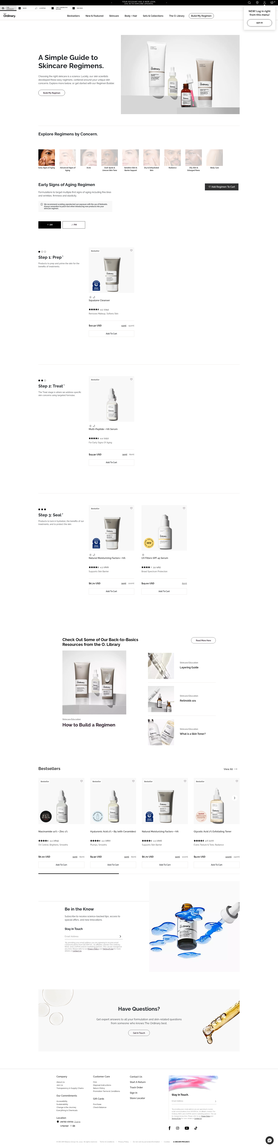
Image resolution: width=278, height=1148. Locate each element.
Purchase (97, 1104)
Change (77, 1122)
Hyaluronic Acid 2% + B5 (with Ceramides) (113, 831)
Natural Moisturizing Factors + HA (107, 558)
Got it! (259, 23)
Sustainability (62, 1104)
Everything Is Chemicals (66, 1110)
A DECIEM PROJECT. (181, 1142)
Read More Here (203, 640)
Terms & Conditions (107, 1142)
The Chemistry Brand (62, 8)
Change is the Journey (66, 1107)
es (71, 1126)
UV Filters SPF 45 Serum (154, 558)
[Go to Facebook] (170, 1128)
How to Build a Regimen (88, 724)
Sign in (133, 1092)
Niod (24, 8)
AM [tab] (51, 225)
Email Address (177, 1101)
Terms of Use (108, 949)
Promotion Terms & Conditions (106, 1091)
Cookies (167, 1142)
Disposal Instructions (102, 1085)
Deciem (80, 8)
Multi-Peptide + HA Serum (103, 429)
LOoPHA (42, 8)
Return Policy (99, 1088)
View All (228, 769)
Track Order (136, 1087)
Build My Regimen (51, 93)
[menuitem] (8, 8)
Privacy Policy (93, 949)
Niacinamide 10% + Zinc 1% (53, 831)
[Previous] (111, 2)
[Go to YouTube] (187, 1128)
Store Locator (137, 1098)
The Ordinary (10, 8)
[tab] (49, 768)
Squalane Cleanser (99, 300)
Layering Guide (189, 667)
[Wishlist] (131, 249)
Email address (71, 936)
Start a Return (138, 1082)
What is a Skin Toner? (193, 733)
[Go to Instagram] (177, 1128)
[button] (94, 16)
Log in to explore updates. (139, 4)
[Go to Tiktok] (195, 1128)
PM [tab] (75, 225)
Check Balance (99, 1107)
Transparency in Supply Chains (70, 1088)
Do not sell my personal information (146, 1142)
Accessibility (61, 1101)
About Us (60, 1082)
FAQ (95, 1082)
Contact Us (77, 951)
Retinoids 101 (188, 700)
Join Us (59, 1085)
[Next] (166, 2)
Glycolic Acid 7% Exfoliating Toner (212, 831)
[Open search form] (249, 2)
